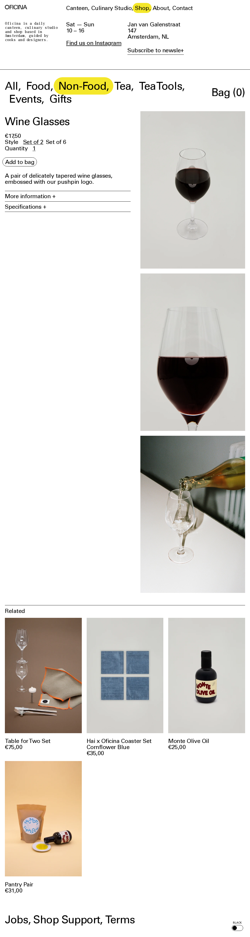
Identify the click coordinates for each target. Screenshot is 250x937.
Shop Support (66, 919)
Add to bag (19, 162)
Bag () (228, 92)
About (161, 8)
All (11, 86)
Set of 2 (33, 142)
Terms (120, 919)
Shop (142, 8)
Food (38, 86)
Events (25, 99)
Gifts (60, 99)
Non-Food (82, 86)
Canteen (77, 8)
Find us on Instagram (93, 43)
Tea (122, 86)
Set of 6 (56, 142)
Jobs (16, 919)
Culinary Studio (111, 8)
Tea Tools (160, 86)
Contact (182, 8)
